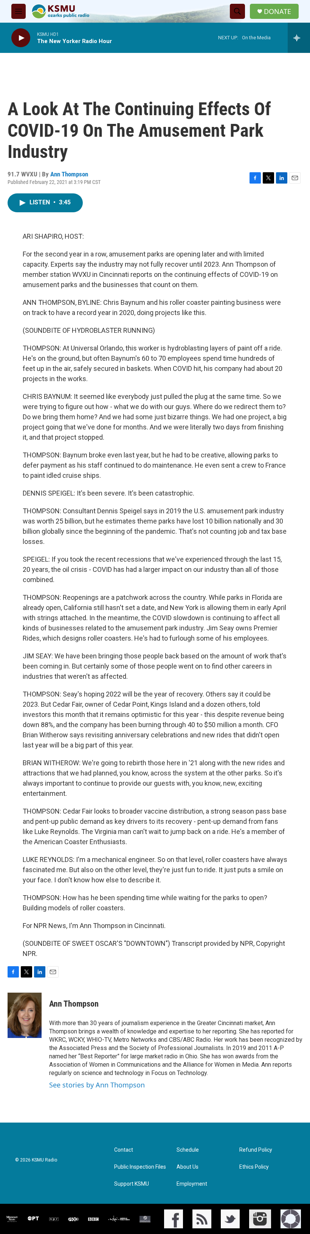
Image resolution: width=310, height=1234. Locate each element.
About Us (187, 1167)
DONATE (277, 11)
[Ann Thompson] (25, 1015)
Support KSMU (131, 1184)
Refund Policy (255, 1150)
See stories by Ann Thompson (97, 1084)
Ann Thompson (69, 174)
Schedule (188, 1150)
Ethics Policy (254, 1167)
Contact (123, 1150)
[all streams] (299, 38)
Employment (192, 1184)
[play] (21, 38)
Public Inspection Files (140, 1167)
